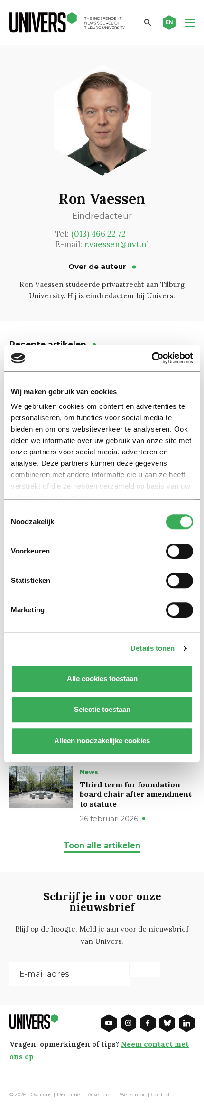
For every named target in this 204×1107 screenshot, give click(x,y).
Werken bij (133, 1094)
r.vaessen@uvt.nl (116, 244)
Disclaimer (69, 1094)
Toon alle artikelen (102, 845)
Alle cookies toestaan (102, 678)
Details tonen (152, 648)
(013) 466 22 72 (98, 234)
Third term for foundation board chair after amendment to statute (136, 794)
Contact (160, 1094)
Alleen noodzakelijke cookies (102, 741)
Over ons (41, 1094)
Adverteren (101, 1094)
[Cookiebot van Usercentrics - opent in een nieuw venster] (151, 358)
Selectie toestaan (102, 709)
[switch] (179, 551)
